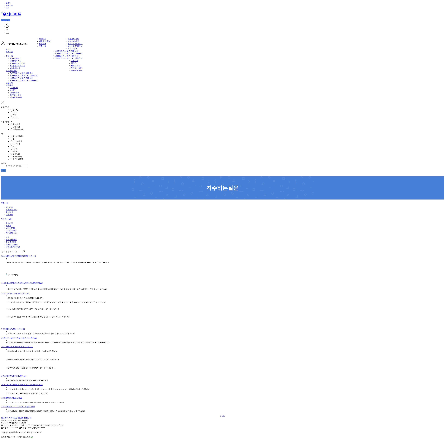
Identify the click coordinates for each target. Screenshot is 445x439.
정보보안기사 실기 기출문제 (66, 56)
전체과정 (16, 127)
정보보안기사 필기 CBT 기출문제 (69, 58)
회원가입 (9, 5)
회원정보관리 (11, 240)
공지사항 (74, 61)
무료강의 (42, 44)
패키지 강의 (72, 48)
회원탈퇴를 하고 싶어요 (11, 398)
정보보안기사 (73, 39)
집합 (14, 112)
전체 (7, 237)
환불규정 (28, 418)
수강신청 (42, 39)
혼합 (14, 115)
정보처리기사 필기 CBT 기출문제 (69, 53)
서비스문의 (75, 66)
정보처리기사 (73, 41)
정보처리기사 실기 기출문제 (66, 51)
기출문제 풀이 (45, 41)
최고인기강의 (18, 159)
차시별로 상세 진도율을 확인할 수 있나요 (18, 256)
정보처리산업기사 (75, 44)
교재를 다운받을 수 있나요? (13, 329)
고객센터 (42, 46)
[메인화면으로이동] (11, 14)
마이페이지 (5, 20)
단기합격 (16, 144)
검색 (3, 170)
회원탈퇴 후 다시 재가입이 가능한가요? (18, 407)
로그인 (8, 3)
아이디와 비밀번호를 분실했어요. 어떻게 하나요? (22, 385)
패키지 (15, 117)
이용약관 (4, 418)
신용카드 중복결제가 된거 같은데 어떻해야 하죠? (22, 283)
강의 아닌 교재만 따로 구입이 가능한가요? (19, 338)
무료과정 (16, 124)
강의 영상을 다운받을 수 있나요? (15, 293)
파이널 (15, 151)
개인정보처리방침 (16, 418)
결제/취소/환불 (12, 245)
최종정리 (16, 154)
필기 (14, 139)
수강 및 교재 (11, 242)
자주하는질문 (76, 68)
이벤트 (73, 63)
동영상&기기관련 (13, 247)
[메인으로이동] (2, 201)
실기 (14, 146)
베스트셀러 (17, 141)
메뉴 (7, 8)
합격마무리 (17, 157)
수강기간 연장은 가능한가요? (13, 376)
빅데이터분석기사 (75, 46)
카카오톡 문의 (77, 70)
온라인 (15, 110)
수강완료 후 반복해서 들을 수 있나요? (17, 347)
